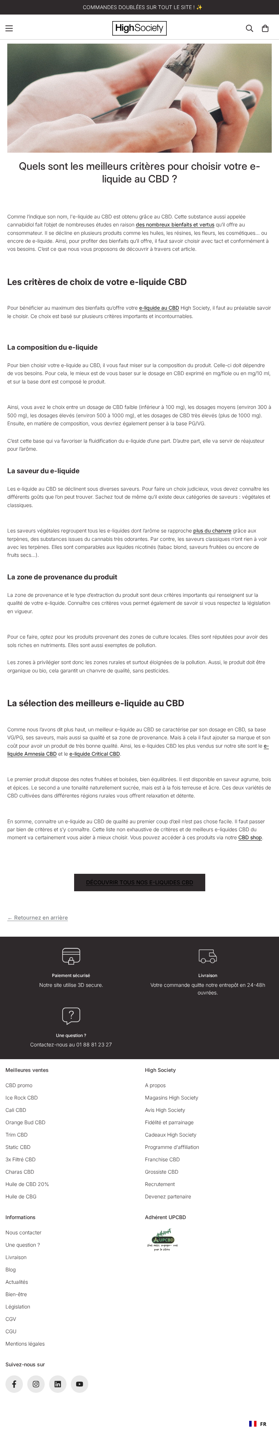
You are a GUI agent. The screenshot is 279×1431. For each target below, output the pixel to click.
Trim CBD (16, 1134)
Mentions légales (25, 1343)
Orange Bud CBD (25, 1122)
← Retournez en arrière (37, 917)
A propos (155, 1085)
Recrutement (160, 1184)
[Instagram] (36, 1384)
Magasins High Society (171, 1097)
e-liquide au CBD (159, 308)
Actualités (16, 1282)
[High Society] (139, 28)
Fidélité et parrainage (169, 1122)
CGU (10, 1331)
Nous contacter (23, 1232)
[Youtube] (79, 1384)
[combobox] (258, 1423)
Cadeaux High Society (171, 1134)
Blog (10, 1269)
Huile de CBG (20, 1196)
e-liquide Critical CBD (94, 754)
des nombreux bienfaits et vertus (175, 224)
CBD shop (250, 837)
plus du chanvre (212, 530)
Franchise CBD (162, 1159)
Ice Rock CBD (21, 1097)
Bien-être (16, 1294)
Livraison (16, 1257)
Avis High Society (165, 1110)
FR (263, 1423)
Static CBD (18, 1147)
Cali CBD (15, 1110)
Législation (17, 1306)
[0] (265, 28)
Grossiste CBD (161, 1172)
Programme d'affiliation (172, 1147)
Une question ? (22, 1245)
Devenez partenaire (168, 1196)
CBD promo (18, 1085)
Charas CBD (19, 1172)
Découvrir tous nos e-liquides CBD (139, 882)
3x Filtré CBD (20, 1159)
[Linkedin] (57, 1384)
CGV (10, 1319)
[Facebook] (14, 1384)
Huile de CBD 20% (27, 1184)
